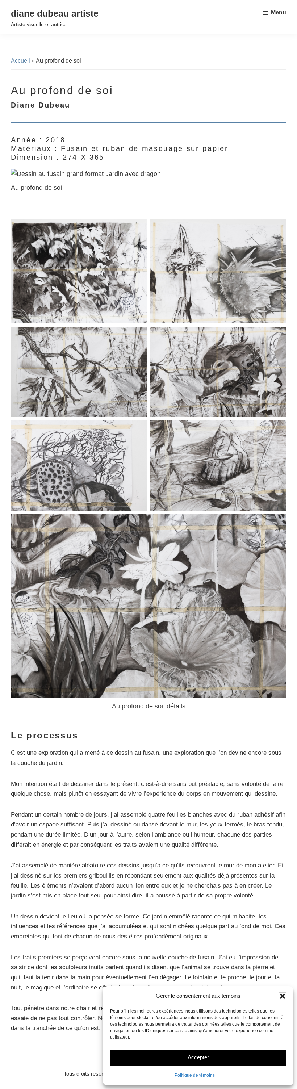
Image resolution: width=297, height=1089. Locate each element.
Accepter (198, 1057)
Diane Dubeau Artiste (55, 13)
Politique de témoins (195, 1075)
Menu (278, 12)
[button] (282, 996)
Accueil (20, 61)
